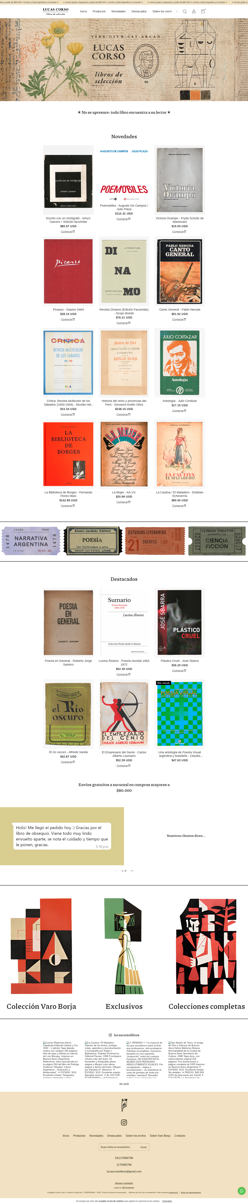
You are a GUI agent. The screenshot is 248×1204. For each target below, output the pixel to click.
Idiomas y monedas (124, 1183)
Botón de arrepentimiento (191, 1192)
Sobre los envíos (163, 11)
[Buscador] (184, 12)
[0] (201, 12)
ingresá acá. (173, 1192)
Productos (99, 11)
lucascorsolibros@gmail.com (124, 1171)
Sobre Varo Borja (160, 1135)
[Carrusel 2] (93, 541)
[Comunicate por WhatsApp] (241, 1191)
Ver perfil (124, 1083)
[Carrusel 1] (31, 541)
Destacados (139, 11)
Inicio (83, 11)
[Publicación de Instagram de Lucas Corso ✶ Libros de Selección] (61, 1059)
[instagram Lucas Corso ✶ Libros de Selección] (124, 1122)
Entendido (167, 1201)
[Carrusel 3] (155, 541)
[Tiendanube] (124, 1188)
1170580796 (124, 1164)
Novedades (119, 11)
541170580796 (124, 1158)
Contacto (179, 1135)
